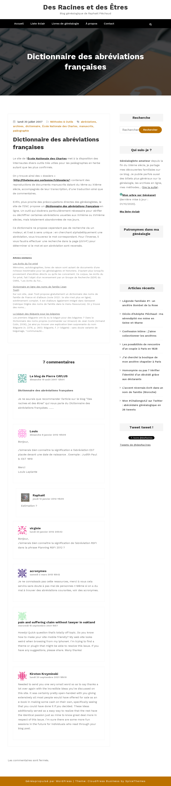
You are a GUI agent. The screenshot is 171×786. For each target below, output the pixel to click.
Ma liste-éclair (130, 211)
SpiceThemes (135, 781)
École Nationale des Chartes (59, 126)
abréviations (88, 121)
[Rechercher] (150, 24)
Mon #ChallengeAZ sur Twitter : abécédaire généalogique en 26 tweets (142, 405)
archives (18, 126)
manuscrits (86, 126)
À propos (91, 23)
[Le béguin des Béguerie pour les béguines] (60, 322)
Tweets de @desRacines (135, 444)
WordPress (64, 781)
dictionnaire (32, 126)
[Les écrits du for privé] (60, 272)
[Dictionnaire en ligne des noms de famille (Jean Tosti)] (60, 297)
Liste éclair (37, 23)
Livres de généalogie (65, 23)
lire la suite (150, 187)
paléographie (21, 130)
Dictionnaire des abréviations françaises (72, 206)
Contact (109, 23)
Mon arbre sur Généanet (139, 195)
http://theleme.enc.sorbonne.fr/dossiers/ (41, 180)
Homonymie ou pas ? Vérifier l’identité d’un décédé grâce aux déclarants (141, 375)
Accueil (19, 23)
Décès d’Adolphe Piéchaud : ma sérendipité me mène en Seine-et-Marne (142, 318)
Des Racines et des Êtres (85, 7)
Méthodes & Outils (61, 121)
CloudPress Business (104, 781)
